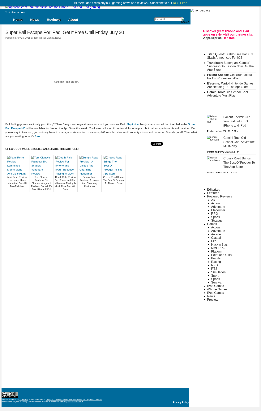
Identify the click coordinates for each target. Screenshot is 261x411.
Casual (216, 237)
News (34, 20)
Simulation (218, 272)
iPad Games (47, 38)
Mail (151, 21)
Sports (215, 217)
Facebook (138, 21)
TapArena (23, 399)
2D (213, 199)
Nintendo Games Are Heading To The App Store (230, 85)
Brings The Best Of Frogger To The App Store (239, 162)
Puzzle (215, 258)
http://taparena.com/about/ (71, 402)
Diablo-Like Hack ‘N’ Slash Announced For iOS (230, 56)
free (37, 136)
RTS (214, 268)
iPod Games (215, 292)
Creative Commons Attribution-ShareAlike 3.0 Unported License (74, 399)
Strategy (216, 220)
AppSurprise (212, 38)
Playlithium (132, 124)
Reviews (54, 20)
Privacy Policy (181, 402)
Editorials (213, 189)
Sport (214, 275)
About (73, 20)
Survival (216, 282)
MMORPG (218, 248)
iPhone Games (217, 289)
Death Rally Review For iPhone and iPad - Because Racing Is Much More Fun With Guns (65, 183)
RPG (214, 213)
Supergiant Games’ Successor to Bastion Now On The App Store (230, 66)
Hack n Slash (220, 244)
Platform (216, 251)
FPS (214, 241)
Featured (213, 193)
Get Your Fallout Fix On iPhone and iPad (229, 76)
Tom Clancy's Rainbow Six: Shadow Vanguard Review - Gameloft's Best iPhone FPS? (41, 183)
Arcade (216, 234)
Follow (131, 21)
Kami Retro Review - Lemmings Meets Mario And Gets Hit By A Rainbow (17, 182)
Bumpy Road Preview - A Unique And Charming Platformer (89, 182)
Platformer (218, 210)
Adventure (218, 206)
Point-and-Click (221, 255)
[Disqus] (101, 240)
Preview (212, 299)
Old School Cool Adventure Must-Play (227, 93)
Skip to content (15, 12)
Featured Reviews (219, 196)
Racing (216, 261)
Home (18, 20)
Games (212, 224)
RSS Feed (180, 3)
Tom (36, 38)
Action (215, 203)
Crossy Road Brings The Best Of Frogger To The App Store (113, 180)
